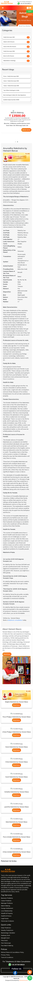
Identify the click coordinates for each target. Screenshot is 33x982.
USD (29, 14)
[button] (15, 142)
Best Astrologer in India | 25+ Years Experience (14, 95)
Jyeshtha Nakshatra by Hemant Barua (16, 807)
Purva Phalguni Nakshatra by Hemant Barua (16, 717)
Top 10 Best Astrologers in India (11, 90)
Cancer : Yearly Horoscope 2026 (11, 81)
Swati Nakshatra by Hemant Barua (16, 777)
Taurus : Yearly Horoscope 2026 (11, 85)
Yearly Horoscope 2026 (9, 51)
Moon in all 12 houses (8, 56)
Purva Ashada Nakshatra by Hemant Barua (16, 837)
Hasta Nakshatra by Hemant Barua (16, 747)
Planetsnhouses (23, 980)
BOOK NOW (26, 130)
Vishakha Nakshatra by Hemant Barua (16, 792)
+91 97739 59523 (25, 3)
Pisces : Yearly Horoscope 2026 (11, 76)
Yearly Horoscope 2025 (9, 37)
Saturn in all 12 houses (8, 41)
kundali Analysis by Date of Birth (11, 99)
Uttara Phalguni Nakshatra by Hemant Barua (16, 732)
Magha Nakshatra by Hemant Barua (16, 702)
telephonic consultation (15, 620)
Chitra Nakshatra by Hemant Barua (16, 762)
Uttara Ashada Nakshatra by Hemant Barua (16, 852)
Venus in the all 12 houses (9, 46)
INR (29, 11)
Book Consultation (24, 26)
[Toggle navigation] (2, 8)
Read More (7, 654)
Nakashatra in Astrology (9, 60)
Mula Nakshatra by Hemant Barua (16, 822)
